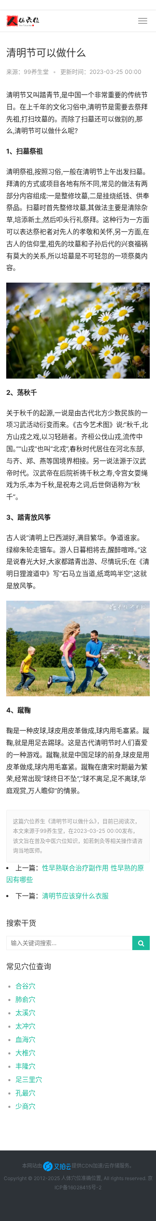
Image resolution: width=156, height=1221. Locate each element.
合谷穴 (25, 986)
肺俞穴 (25, 999)
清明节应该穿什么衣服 (75, 896)
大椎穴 (25, 1053)
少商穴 (25, 1106)
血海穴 (25, 1039)
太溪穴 (25, 1013)
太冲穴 (25, 1026)
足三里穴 (28, 1079)
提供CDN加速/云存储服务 (100, 1166)
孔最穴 (25, 1093)
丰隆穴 (25, 1066)
